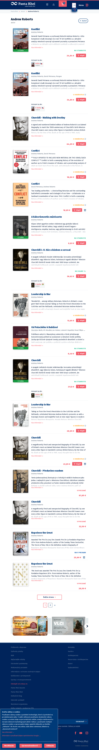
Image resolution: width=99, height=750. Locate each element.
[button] (9, 746)
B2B (12, 655)
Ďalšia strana (48, 597)
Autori (84, 21)
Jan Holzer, (56, 330)
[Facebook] (75, 733)
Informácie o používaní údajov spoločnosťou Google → (21, 735)
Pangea (59, 76)
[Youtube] (80, 733)
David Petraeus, (50, 76)
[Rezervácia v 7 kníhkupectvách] (84, 557)
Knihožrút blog (16, 696)
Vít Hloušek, (47, 330)
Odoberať (80, 721)
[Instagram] (86, 733)
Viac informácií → (8, 732)
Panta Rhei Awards (18, 688)
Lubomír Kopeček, (67, 330)
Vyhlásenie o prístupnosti (20, 676)
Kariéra (70, 651)
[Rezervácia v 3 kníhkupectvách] (85, 464)
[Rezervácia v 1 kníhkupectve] (85, 210)
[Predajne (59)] (47, 4)
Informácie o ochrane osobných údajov (25, 672)
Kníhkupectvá (73, 655)
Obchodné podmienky (19, 664)
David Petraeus (49, 154)
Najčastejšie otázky (18, 659)
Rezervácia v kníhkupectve (78, 659)
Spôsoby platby (17, 651)
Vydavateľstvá (73, 668)
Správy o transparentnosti (21, 680)
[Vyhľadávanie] (74, 9)
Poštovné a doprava (18, 647)
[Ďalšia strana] (54, 605)
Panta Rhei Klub (17, 692)
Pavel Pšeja (78, 330)
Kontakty (71, 647)
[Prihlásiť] (53, 4)
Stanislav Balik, (37, 330)
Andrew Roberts (37, 32)
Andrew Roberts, (37, 76)
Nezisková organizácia (19, 704)
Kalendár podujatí (17, 700)
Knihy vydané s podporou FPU (22, 708)
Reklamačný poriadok (19, 668)
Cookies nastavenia (81, 746)
